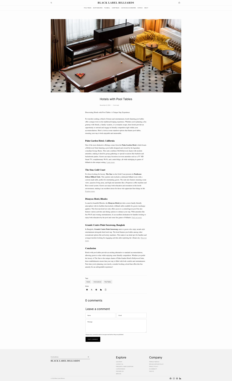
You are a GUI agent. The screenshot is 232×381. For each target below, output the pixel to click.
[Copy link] (105, 289)
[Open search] (51, 3)
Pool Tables (108, 282)
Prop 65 (151, 371)
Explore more (90, 191)
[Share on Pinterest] (96, 289)
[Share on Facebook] (87, 289)
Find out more (137, 217)
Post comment (93, 339)
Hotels (88, 282)
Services (118, 373)
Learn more (111, 162)
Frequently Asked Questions (124, 366)
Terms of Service (154, 362)
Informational (97, 282)
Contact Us (119, 364)
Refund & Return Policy (156, 364)
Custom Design (120, 369)
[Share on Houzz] (101, 289)
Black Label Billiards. (60, 378)
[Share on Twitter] (91, 289)
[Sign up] (88, 357)
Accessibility (153, 369)
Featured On (120, 371)
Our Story (119, 362)
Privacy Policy (153, 366)
